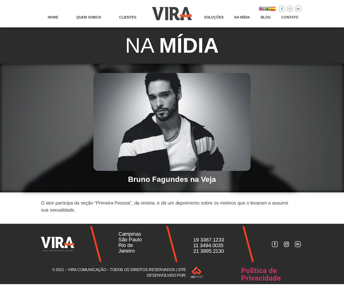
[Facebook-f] (282, 9)
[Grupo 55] (275, 244)
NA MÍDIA (242, 17)
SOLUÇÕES (214, 17)
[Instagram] (290, 9)
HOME (53, 17)
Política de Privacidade (261, 274)
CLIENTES (127, 17)
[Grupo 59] (298, 244)
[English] (261, 10)
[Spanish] (273, 10)
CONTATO (289, 17)
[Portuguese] (267, 10)
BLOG (266, 17)
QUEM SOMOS (88, 17)
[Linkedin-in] (298, 9)
